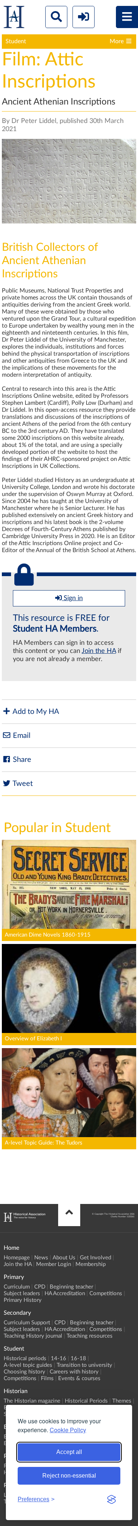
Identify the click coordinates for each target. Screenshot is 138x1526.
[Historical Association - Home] (24, 1220)
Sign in (72, 598)
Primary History (23, 1300)
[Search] (56, 17)
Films (47, 1378)
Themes (121, 1401)
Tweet (22, 783)
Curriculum (17, 1287)
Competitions (105, 1293)
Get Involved (95, 1257)
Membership (90, 1264)
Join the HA (99, 651)
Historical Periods (86, 1401)
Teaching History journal (33, 1336)
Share (21, 759)
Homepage (17, 1257)
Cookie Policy (68, 1430)
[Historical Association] (14, 18)
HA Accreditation (65, 1293)
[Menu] (127, 17)
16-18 (78, 1358)
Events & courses (79, 1378)
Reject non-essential (69, 1475)
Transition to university (84, 1365)
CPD (39, 1287)
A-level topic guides (28, 1365)
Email (21, 735)
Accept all (69, 1452)
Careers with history (74, 1372)
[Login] (83, 17)
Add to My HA (35, 711)
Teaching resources (90, 1336)
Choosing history (24, 1372)
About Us (64, 1257)
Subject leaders (22, 1293)
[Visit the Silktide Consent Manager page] (111, 1499)
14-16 (58, 1358)
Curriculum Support (27, 1322)
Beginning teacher (71, 1287)
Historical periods (25, 1358)
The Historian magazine (32, 1401)
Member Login (53, 1264)
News (41, 1257)
